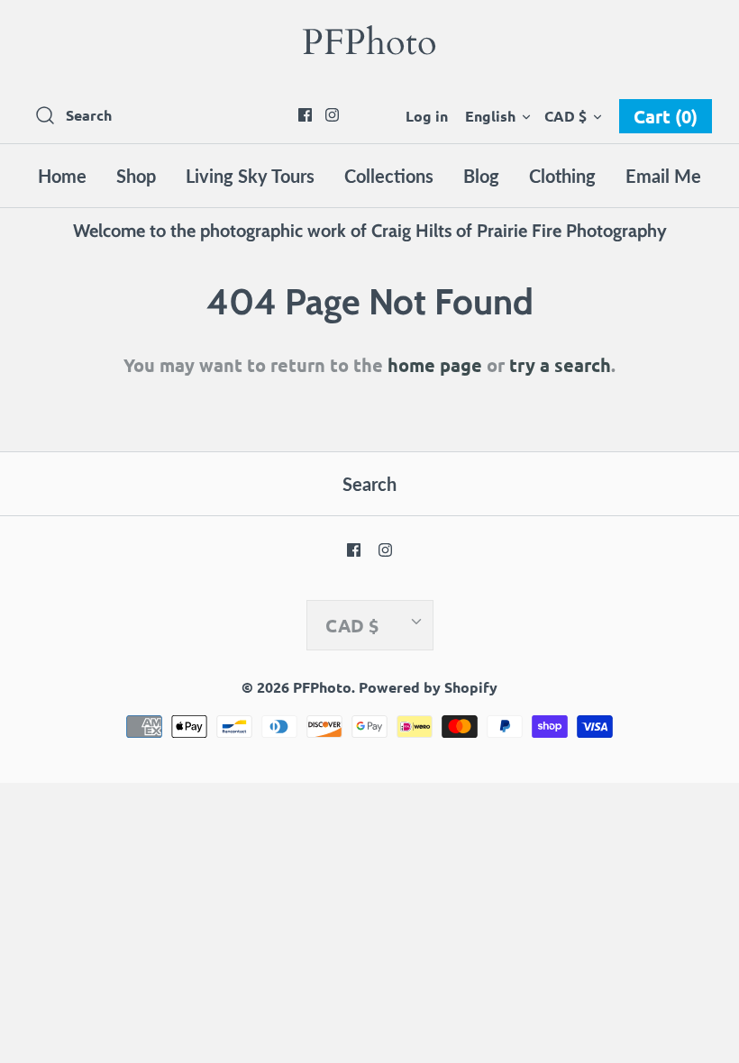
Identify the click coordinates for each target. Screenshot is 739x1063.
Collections (388, 175)
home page (435, 365)
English (490, 115)
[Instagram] (332, 115)
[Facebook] (305, 115)
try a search (560, 365)
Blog (481, 175)
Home (62, 175)
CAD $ (565, 115)
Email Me (663, 175)
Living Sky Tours (250, 175)
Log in (427, 115)
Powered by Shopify (428, 686)
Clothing (562, 175)
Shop (136, 175)
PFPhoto (322, 686)
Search (369, 484)
